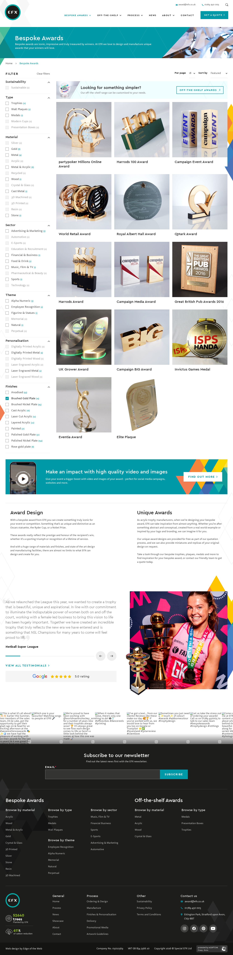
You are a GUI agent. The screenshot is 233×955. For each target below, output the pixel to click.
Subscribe (174, 774)
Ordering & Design (97, 901)
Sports (94, 830)
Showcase (58, 921)
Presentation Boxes (192, 823)
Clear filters (43, 74)
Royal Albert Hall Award (136, 234)
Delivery (91, 921)
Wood (9, 823)
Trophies (53, 817)
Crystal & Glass (14, 843)
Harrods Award (71, 301)
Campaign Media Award (136, 301)
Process (134, 15)
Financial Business (101, 823)
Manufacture (94, 908)
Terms (206, 950)
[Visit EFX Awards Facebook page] (194, 928)
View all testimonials (27, 665)
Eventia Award (70, 437)
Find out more (202, 476)
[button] (23, 476)
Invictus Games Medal (192, 369)
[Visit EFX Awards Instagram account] (184, 928)
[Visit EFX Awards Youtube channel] (213, 928)
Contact (187, 15)
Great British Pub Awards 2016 (199, 301)
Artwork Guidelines (97, 934)
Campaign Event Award (194, 162)
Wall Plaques (55, 830)
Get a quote (213, 15)
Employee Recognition (61, 847)
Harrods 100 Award (132, 162)
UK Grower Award (73, 369)
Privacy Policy (144, 908)
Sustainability (144, 901)
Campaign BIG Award (134, 369)
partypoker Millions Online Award (80, 164)
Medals (52, 823)
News (153, 15)
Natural (52, 866)
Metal (138, 817)
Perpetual (53, 873)
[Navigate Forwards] (111, 656)
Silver (9, 856)
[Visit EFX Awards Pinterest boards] (203, 928)
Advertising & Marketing (104, 843)
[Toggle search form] (226, 4)
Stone (9, 862)
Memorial (53, 860)
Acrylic (9, 817)
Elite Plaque (126, 437)
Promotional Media (97, 927)
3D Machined (13, 875)
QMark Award (186, 234)
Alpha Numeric (56, 853)
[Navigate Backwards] (100, 656)
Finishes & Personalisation (101, 914)
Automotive (97, 849)
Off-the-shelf (107, 15)
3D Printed (11, 849)
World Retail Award (75, 234)
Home (9, 63)
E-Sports (95, 836)
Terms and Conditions (149, 914)
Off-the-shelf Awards (159, 800)
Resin (9, 869)
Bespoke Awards (76, 15)
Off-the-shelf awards (198, 90)
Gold (8, 836)
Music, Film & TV (100, 817)
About (167, 15)
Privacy (200, 950)
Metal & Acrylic (14, 830)
